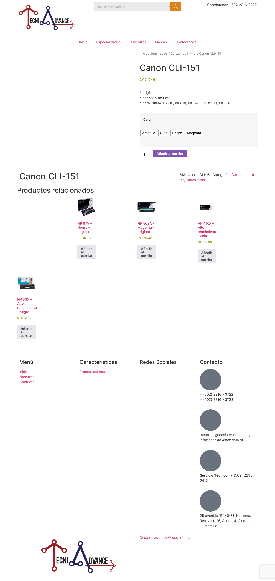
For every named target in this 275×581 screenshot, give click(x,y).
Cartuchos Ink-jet (183, 54)
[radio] (149, 133)
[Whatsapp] (145, 398)
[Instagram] (145, 386)
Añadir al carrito (169, 153)
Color (147, 119)
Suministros (159, 54)
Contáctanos (185, 42)
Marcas (161, 42)
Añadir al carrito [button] (86, 252)
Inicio (83, 42)
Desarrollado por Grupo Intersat (166, 537)
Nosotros (138, 42)
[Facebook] (145, 374)
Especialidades (108, 42)
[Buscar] (175, 6)
